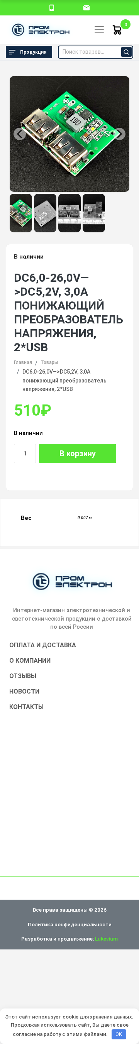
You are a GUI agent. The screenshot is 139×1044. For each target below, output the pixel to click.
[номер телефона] (52, 7)
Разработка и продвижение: (69, 939)
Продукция (33, 52)
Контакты (26, 707)
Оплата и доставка (42, 645)
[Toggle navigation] (99, 29)
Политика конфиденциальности (70, 924)
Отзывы (22, 676)
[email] (86, 7)
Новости (24, 691)
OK (118, 1034)
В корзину (77, 453)
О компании (30, 660)
